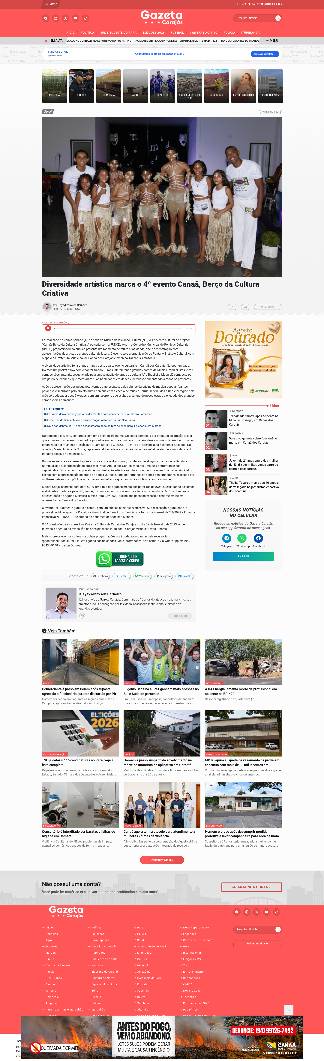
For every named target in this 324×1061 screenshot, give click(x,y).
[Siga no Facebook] (46, 18)
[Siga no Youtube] (75, 18)
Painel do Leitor (256, 943)
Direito (49, 959)
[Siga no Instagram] (55, 18)
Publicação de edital (104, 959)
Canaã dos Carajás (104, 946)
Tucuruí (187, 965)
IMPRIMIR (269, 307)
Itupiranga (250, 32)
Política (89, 32)
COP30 (187, 984)
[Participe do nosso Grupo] (119, 560)
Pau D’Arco (190, 1009)
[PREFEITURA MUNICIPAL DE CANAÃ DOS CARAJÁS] (162, 1037)
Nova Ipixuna (191, 990)
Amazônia (143, 971)
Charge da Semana (58, 965)
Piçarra (96, 997)
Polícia (231, 32)
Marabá (50, 952)
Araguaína (52, 1003)
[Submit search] (278, 18)
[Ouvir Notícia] (48, 328)
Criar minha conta (250, 887)
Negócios (51, 934)
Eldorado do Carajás (105, 971)
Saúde (141, 940)
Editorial (142, 984)
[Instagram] (82, 616)
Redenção (143, 965)
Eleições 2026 (155, 32)
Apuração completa (263, 54)
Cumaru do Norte (102, 978)
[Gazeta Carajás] (162, 18)
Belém (140, 997)
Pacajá (50, 971)
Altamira (142, 1009)
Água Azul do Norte (104, 984)
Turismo (50, 990)
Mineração (143, 952)
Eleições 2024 (192, 959)
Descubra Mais (161, 860)
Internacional (191, 952)
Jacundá (142, 990)
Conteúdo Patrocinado (197, 940)
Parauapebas (100, 940)
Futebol (179, 32)
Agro (48, 940)
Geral (186, 946)
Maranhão (98, 1009)
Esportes (51, 946)
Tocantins (189, 997)
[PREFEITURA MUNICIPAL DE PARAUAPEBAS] (243, 359)
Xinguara (97, 965)
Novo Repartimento (195, 927)
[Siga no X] (65, 18)
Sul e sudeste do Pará (120, 32)
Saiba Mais (180, 616)
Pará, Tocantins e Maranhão (64, 1009)
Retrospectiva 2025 (195, 1003)
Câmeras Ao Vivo (205, 32)
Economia (189, 934)
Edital (95, 990)
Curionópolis (191, 978)
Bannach (51, 984)
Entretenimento (193, 971)
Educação (98, 934)
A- (233, 307)
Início (71, 32)
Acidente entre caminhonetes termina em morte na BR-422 (161, 40)
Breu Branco (53, 978)
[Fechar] (288, 1010)
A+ (245, 307)
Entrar (52, 4)
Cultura (141, 959)
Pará (140, 927)
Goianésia (52, 997)
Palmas (96, 1003)
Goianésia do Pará (149, 978)
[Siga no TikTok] (85, 18)
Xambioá (142, 1003)
